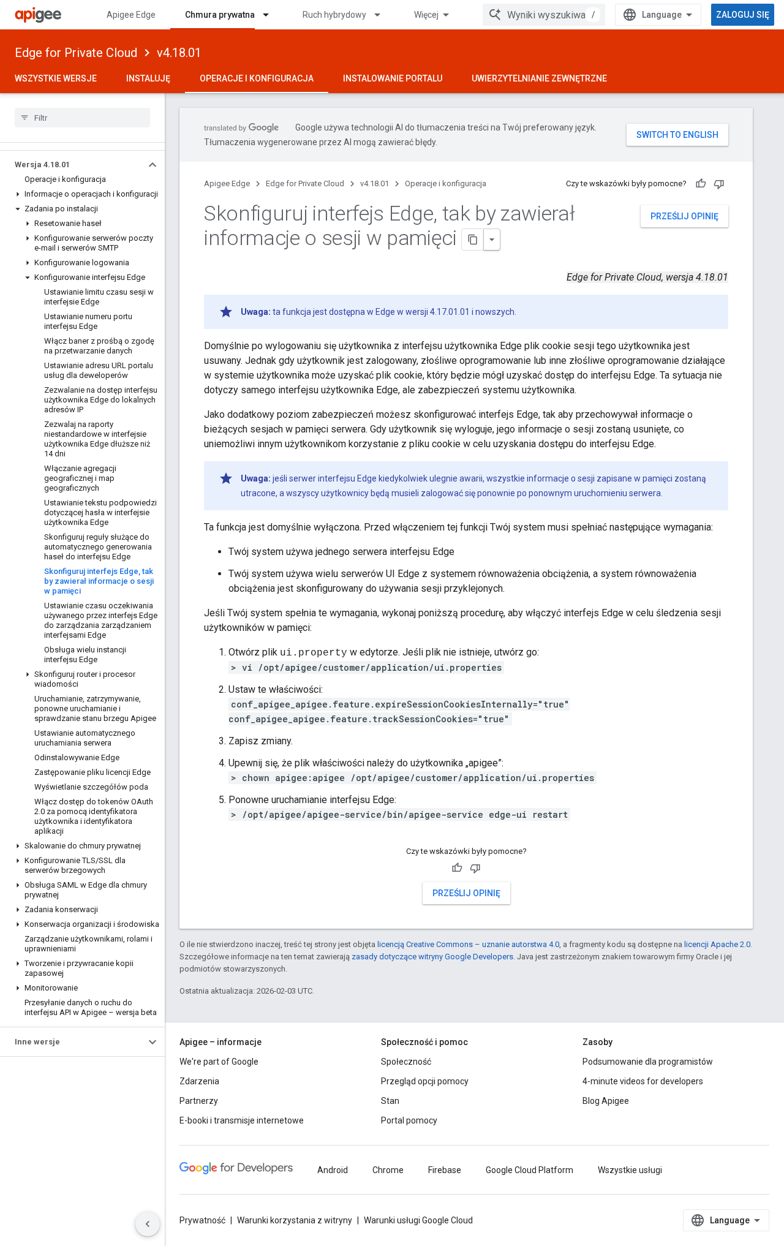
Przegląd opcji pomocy (425, 1081)
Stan (390, 1101)
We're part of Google (218, 1062)
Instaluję (148, 78)
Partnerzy (198, 1101)
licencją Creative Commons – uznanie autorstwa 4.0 (468, 944)
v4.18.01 (179, 52)
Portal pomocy (409, 1120)
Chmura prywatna (220, 15)
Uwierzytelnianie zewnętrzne (539, 78)
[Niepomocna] (719, 184)
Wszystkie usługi (630, 1170)
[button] (72, 164)
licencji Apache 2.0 (717, 944)
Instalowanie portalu (392, 78)
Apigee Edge (131, 15)
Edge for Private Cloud (76, 52)
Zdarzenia (199, 1081)
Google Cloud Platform (529, 1170)
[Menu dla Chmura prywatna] (271, 14)
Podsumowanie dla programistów (647, 1062)
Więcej (426, 15)
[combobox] (544, 15)
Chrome (388, 1170)
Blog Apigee (605, 1101)
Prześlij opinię (684, 216)
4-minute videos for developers (642, 1081)
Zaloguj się (742, 15)
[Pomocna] (701, 184)
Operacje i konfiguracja (257, 78)
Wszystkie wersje (56, 78)
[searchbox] (82, 117)
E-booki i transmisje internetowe (241, 1120)
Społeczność (406, 1062)
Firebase (444, 1170)
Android (332, 1170)
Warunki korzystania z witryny (294, 1220)
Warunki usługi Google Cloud (418, 1220)
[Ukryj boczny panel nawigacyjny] (147, 1224)
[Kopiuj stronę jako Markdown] (473, 239)
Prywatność (202, 1220)
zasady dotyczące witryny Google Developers (432, 956)
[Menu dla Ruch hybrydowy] (382, 14)
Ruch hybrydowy (334, 15)
